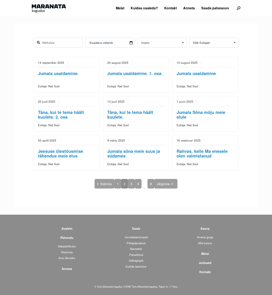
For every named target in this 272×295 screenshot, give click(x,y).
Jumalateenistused (136, 237)
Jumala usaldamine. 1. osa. (135, 73)
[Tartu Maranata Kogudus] (48, 8)
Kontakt (170, 8)
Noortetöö (136, 249)
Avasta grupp (205, 237)
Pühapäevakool (136, 243)
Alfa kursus (205, 243)
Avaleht (66, 228)
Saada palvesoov (215, 8)
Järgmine (163, 184)
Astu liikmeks (66, 258)
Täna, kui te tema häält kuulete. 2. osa (61, 114)
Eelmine (106, 184)
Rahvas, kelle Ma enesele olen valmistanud (202, 153)
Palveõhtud (136, 255)
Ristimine (67, 252)
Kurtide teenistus (136, 266)
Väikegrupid (136, 260)
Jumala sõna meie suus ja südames (133, 153)
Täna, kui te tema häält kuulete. (130, 114)
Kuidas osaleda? (144, 8)
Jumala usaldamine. (58, 73)
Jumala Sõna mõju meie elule (201, 114)
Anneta (189, 8)
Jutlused (205, 263)
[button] (238, 8)
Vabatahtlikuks (67, 246)
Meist (120, 8)
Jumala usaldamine (196, 73)
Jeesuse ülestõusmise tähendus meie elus (60, 153)
